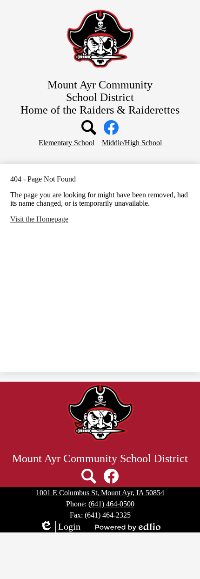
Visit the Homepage (39, 219)
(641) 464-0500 (111, 504)
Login (60, 526)
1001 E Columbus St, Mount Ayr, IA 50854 (100, 493)
